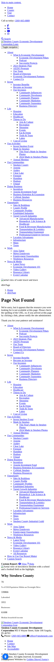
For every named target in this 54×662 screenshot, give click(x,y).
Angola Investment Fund (25, 192)
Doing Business (14, 186)
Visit (9, 13)
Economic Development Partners (28, 76)
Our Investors (19, 90)
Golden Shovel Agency (38, 659)
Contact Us (18, 79)
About (10, 52)
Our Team (18, 71)
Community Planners (29, 98)
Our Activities (13, 143)
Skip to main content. (11, 2)
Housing (17, 111)
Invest (10, 82)
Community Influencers (30, 92)
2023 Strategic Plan (22, 66)
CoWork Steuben (21, 197)
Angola (16, 167)
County (10, 10)
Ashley (16, 170)
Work (9, 248)
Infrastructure (19, 240)
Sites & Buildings (21, 205)
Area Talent (18, 251)
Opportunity (13, 202)
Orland (16, 183)
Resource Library (21, 272)
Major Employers (21, 253)
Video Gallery (20, 269)
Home (10, 7)
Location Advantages (23, 237)
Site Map (11, 646)
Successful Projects (28, 63)
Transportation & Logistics (31, 229)
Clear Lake (18, 173)
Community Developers (30, 95)
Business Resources (22, 200)
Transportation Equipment (31, 232)
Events (22, 130)
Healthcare (18, 116)
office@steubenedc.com (41, 636)
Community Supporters (30, 103)
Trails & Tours (26, 135)
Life (9, 108)
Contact (11, 15)
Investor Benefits (21, 84)
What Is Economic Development (28, 55)
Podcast (23, 60)
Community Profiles (22, 210)
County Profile (20, 208)
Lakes (22, 138)
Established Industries (23, 213)
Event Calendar (20, 275)
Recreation (24, 124)
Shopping (23, 127)
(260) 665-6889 (22, 20)
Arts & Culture (26, 122)
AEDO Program (21, 68)
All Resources (20, 553)
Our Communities (15, 162)
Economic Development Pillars (34, 57)
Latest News (19, 264)
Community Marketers (29, 100)
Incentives (18, 189)
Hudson (17, 181)
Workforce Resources (23, 259)
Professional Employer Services (34, 234)
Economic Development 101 (26, 267)
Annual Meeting (21, 159)
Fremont (17, 175)
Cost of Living (20, 141)
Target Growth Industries (25, 216)
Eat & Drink (25, 133)
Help (31, 564)
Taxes (16, 245)
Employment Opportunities (26, 256)
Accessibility (13, 649)
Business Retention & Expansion (28, 194)
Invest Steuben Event (23, 146)
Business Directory (28, 106)
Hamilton (17, 178)
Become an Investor (22, 87)
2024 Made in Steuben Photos (33, 157)
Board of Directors (22, 74)
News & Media (14, 261)
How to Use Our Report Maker (22, 556)
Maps (15, 242)
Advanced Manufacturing (31, 218)
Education (18, 114)
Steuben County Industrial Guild (28, 521)
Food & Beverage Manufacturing (35, 226)
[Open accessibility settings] (5, 657)
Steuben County (20, 165)
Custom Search (14, 559)
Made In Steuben (21, 149)
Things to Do (19, 119)
